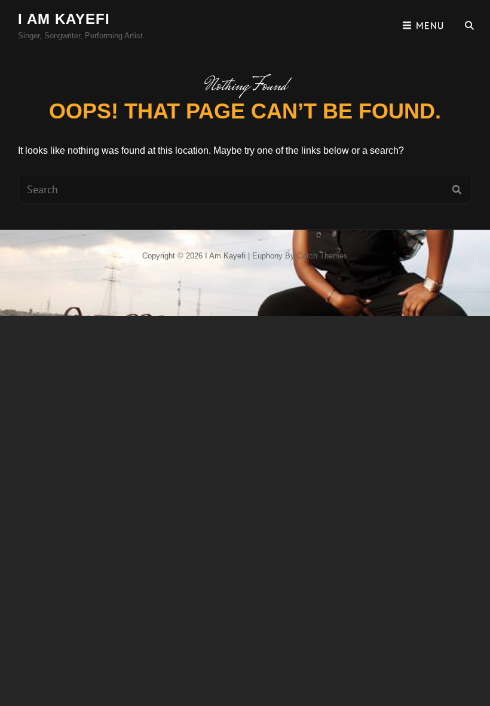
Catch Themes (322, 255)
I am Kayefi (64, 19)
